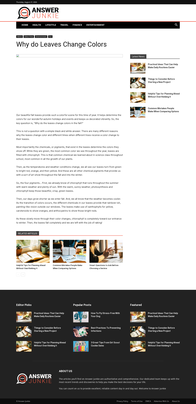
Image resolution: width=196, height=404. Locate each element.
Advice (19, 36)
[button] (176, 25)
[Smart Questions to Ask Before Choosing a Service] (106, 251)
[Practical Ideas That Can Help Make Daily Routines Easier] (137, 68)
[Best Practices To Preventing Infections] (81, 331)
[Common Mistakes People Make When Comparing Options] (69, 251)
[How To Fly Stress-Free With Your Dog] (81, 317)
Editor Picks (28, 36)
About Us (176, 401)
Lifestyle (50, 24)
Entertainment (95, 24)
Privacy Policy (122, 401)
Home (25, 24)
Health (36, 24)
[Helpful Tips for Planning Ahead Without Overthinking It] (33, 251)
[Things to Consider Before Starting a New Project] (137, 82)
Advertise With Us (161, 401)
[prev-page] (18, 274)
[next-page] (23, 274)
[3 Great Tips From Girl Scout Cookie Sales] (81, 346)
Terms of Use (137, 401)
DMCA (148, 401)
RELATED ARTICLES (27, 233)
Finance (77, 24)
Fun (50, 36)
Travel (64, 24)
